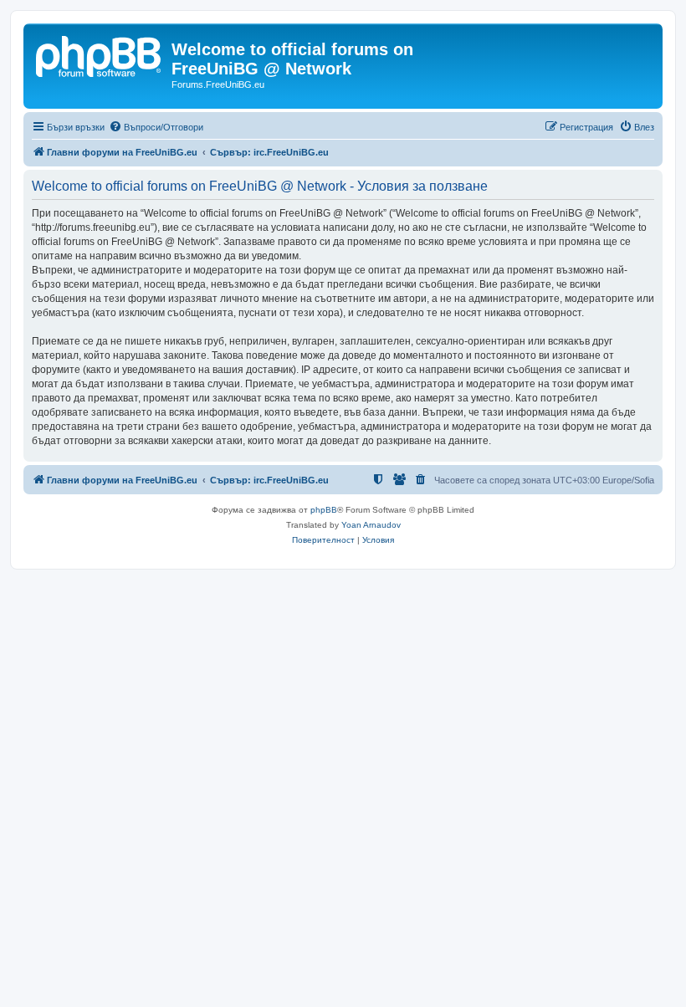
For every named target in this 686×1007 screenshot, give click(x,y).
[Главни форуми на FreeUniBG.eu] (100, 54)
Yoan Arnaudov (371, 524)
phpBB (323, 509)
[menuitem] (156, 127)
